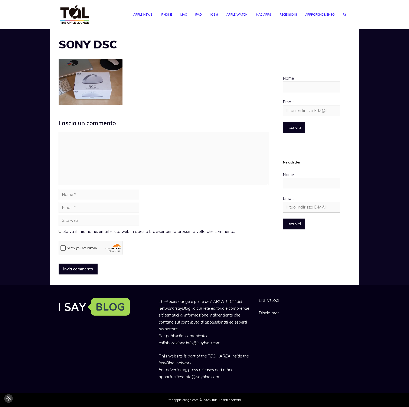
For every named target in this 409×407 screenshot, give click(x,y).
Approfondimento (320, 14)
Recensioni (288, 14)
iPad (198, 14)
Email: (288, 101)
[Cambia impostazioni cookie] (8, 398)
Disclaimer (269, 312)
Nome (288, 78)
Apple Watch (237, 14)
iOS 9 (214, 14)
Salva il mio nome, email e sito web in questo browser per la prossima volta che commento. (149, 231)
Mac (183, 14)
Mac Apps (263, 14)
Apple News (143, 14)
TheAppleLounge (174, 301)
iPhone (166, 14)
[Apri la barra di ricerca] (344, 14)
